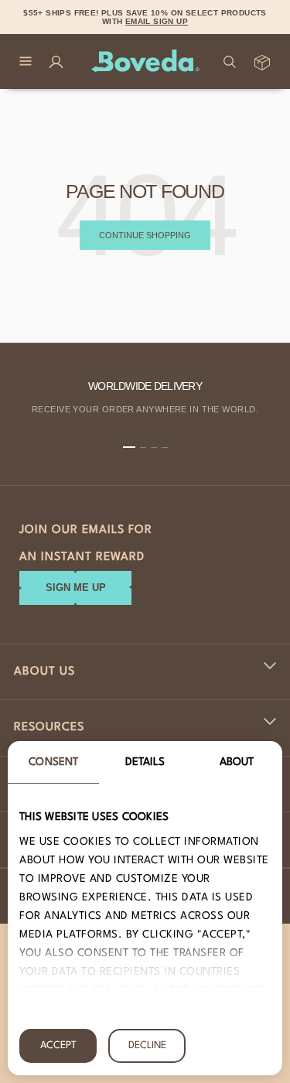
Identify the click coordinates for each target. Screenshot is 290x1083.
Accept (58, 1045)
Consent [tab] (53, 762)
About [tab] (237, 762)
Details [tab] (145, 762)
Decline (147, 1045)
